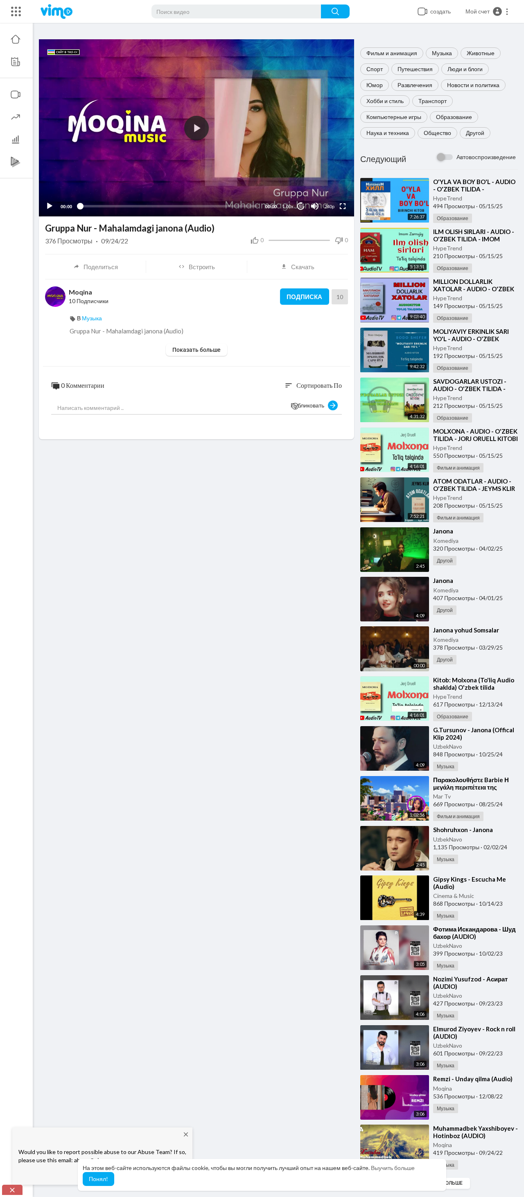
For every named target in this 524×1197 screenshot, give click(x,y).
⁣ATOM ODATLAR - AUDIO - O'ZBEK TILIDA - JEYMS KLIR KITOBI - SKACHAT (474, 488)
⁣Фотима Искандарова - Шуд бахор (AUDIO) (474, 932)
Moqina (442, 1088)
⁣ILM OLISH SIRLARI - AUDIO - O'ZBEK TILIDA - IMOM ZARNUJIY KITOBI (473, 239)
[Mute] (315, 206)
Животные (481, 53)
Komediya (445, 540)
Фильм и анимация (391, 53)
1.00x (288, 206)
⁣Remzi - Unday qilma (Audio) (473, 1078)
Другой (475, 132)
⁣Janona (443, 531)
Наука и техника (387, 132)
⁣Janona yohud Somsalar (466, 630)
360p (327, 174)
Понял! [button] (98, 1178)
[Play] (49, 206)
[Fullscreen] (343, 206)
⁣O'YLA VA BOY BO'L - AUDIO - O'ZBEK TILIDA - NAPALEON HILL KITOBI (474, 189)
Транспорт (432, 100)
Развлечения (415, 84)
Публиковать (309, 405)
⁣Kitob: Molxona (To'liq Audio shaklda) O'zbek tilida (473, 683)
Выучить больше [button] (393, 1167)
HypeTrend (447, 198)
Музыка (442, 53)
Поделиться (101, 266)
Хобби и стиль (385, 100)
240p (329, 206)
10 (301, 206)
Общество (437, 132)
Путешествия (415, 68)
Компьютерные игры (393, 116)
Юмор (374, 84)
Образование (454, 116)
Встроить (202, 266)
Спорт (374, 68)
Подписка (304, 296)
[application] (196, 127)
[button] (487, 11)
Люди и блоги (465, 68)
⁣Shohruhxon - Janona (463, 829)
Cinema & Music (453, 895)
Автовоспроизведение (486, 156)
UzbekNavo (447, 746)
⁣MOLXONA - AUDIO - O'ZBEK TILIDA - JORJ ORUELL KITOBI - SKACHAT (475, 439)
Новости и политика (473, 84)
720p (327, 186)
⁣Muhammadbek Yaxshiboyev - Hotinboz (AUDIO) (475, 1132)
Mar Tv (442, 796)
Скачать (302, 266)
